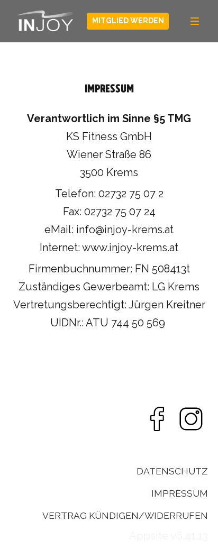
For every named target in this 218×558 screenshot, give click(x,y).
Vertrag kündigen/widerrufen (125, 515)
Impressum (179, 493)
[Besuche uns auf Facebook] (157, 419)
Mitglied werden (128, 20)
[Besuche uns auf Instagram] (191, 419)
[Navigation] (194, 21)
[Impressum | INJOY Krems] (45, 21)
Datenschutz (172, 471)
